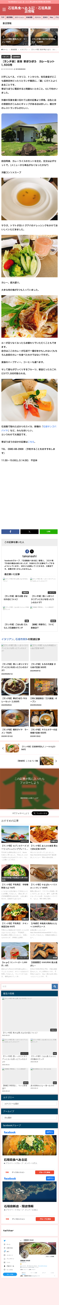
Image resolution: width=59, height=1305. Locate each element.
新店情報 (10, 17)
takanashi (29, 556)
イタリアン (6, 56)
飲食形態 (29, 17)
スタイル (38, 17)
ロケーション (19, 17)
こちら (31, 442)
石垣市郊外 (16, 56)
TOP (2, 17)
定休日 (45, 17)
